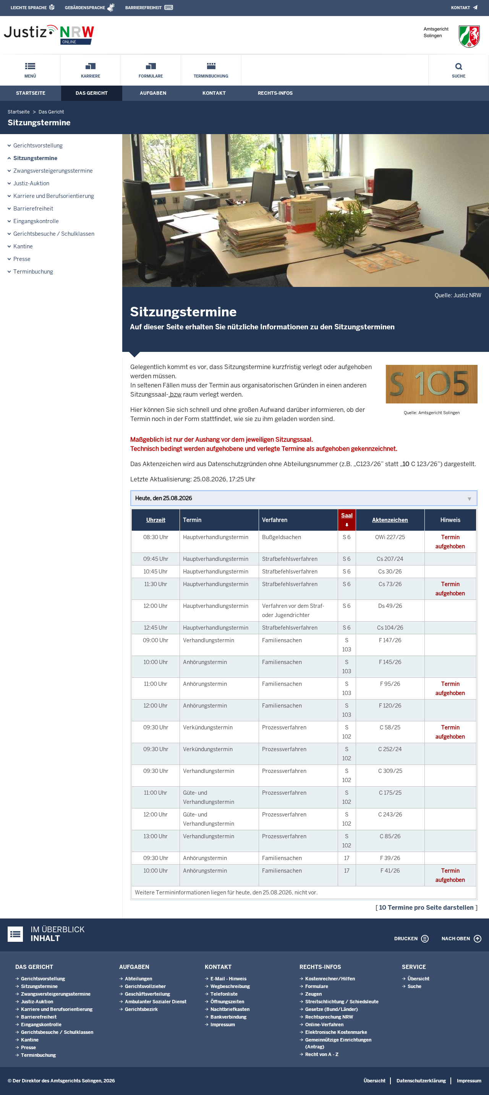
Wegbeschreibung (230, 986)
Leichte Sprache (29, 7)
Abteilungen (138, 979)
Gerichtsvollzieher (145, 986)
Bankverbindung (228, 1017)
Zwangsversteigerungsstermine (53, 170)
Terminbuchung (211, 76)
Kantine (23, 246)
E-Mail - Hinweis (228, 979)
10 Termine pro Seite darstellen (426, 908)
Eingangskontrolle (36, 221)
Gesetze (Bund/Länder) (331, 1009)
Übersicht (418, 979)
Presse (22, 259)
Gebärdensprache (85, 7)
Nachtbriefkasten (229, 1009)
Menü (30, 76)
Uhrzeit (155, 520)
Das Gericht (92, 93)
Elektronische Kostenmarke (336, 1032)
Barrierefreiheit (143, 7)
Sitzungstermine (35, 158)
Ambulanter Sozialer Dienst (155, 1002)
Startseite (30, 93)
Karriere (90, 76)
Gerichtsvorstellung (38, 145)
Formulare (151, 76)
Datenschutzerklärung (421, 1081)
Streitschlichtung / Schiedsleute (342, 1002)
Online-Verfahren (324, 1025)
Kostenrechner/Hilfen (330, 979)
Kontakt (460, 7)
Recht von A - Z (321, 1054)
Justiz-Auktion (31, 183)
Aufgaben (153, 93)
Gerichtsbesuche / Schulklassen (53, 233)
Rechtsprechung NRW (329, 1017)
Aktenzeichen (390, 520)
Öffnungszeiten (227, 1002)
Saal (347, 515)
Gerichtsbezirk (141, 1009)
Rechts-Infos (275, 93)
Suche (458, 76)
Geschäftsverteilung (147, 994)
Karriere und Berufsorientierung (53, 196)
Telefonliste (224, 994)
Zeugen (313, 994)
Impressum (222, 1025)
